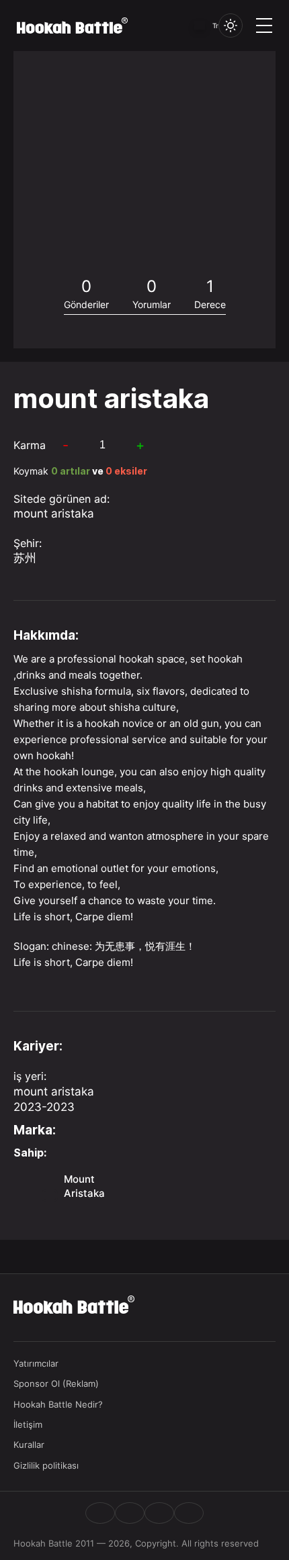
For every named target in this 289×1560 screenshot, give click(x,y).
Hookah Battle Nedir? (58, 1404)
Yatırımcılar (35, 1363)
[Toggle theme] (230, 25)
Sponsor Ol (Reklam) (56, 1383)
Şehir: (27, 543)
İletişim (27, 1424)
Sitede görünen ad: (61, 498)
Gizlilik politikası (46, 1465)
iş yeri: (29, 1076)
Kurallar (28, 1444)
